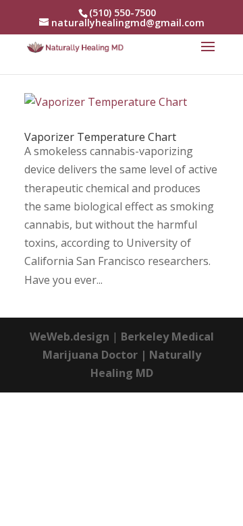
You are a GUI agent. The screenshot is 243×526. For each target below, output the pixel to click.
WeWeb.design (69, 336)
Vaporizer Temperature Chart (100, 136)
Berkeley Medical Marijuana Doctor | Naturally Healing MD (128, 354)
